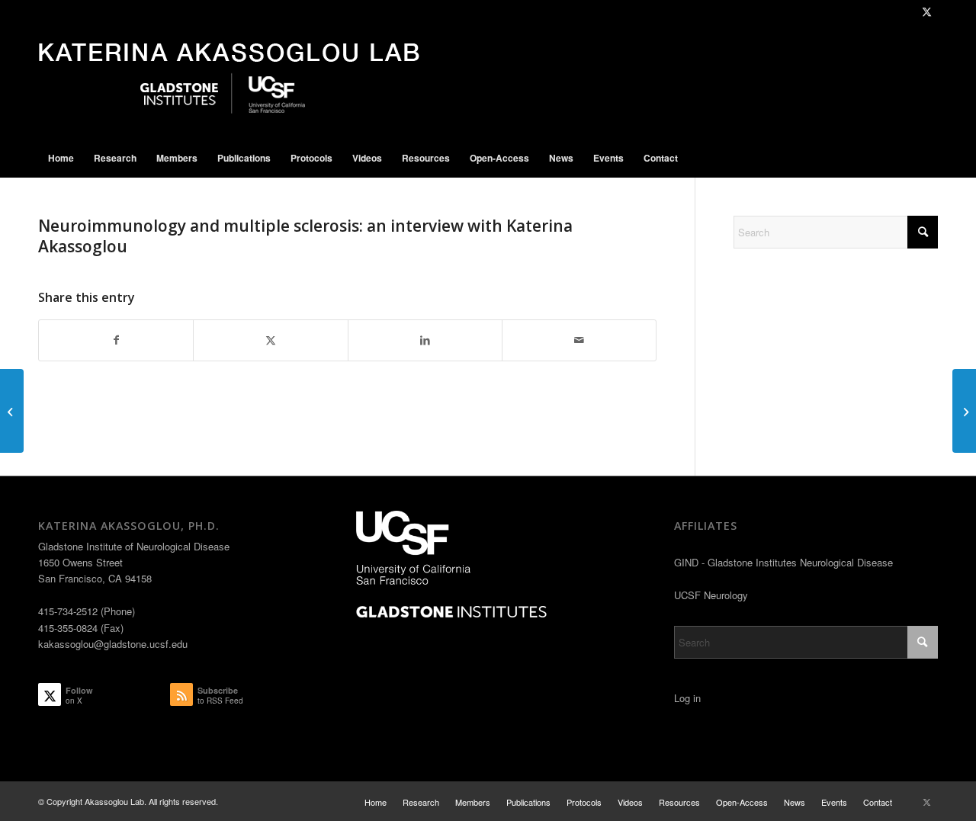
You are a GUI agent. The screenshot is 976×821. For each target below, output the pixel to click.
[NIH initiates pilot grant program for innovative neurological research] (12, 411)
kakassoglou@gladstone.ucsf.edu (113, 644)
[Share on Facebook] (116, 340)
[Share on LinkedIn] (425, 340)
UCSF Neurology (711, 595)
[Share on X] (270, 340)
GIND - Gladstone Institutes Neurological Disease (783, 562)
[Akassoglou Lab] (229, 81)
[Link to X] (926, 11)
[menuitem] (61, 158)
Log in (687, 698)
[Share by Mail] (579, 340)
